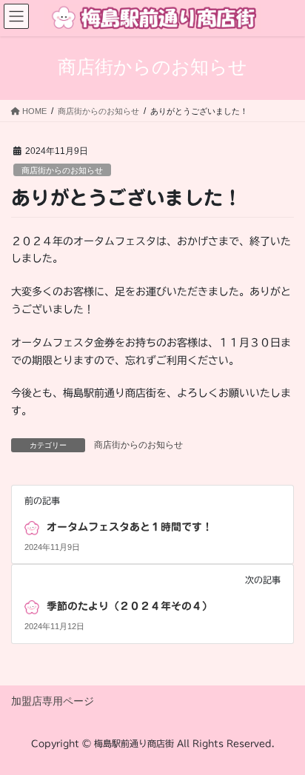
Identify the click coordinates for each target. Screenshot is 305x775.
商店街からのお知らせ (62, 170)
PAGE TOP (283, 738)
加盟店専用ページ (52, 701)
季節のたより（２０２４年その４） (129, 606)
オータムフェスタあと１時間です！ (129, 527)
